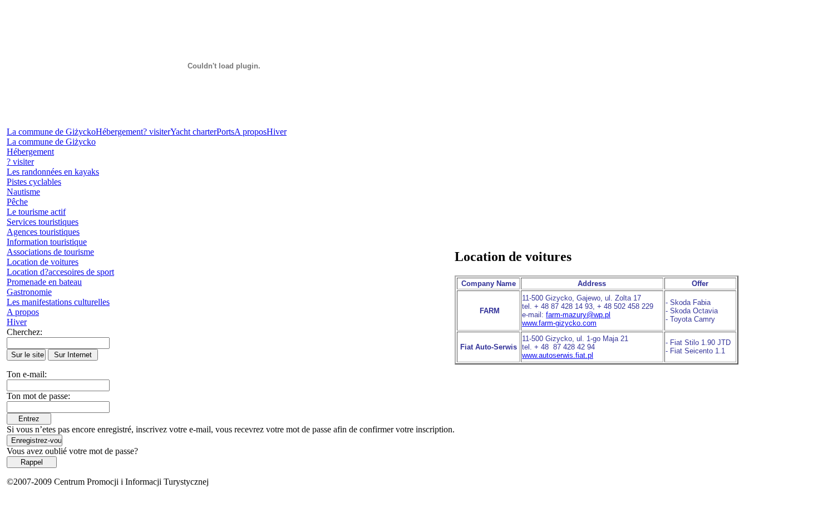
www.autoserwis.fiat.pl (557, 355)
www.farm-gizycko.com (559, 323)
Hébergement (119, 131)
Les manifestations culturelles (58, 302)
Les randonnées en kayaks (53, 171)
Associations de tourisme (50, 252)
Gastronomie (29, 292)
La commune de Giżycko (51, 131)
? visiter (156, 131)
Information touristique (47, 242)
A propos (250, 131)
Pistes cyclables (34, 181)
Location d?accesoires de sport (60, 272)
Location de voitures (42, 262)
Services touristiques (42, 221)
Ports (225, 131)
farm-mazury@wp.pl (578, 315)
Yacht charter (193, 131)
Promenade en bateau (44, 282)
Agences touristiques (43, 232)
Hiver (277, 131)
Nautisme (23, 191)
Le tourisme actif (36, 211)
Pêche (17, 201)
